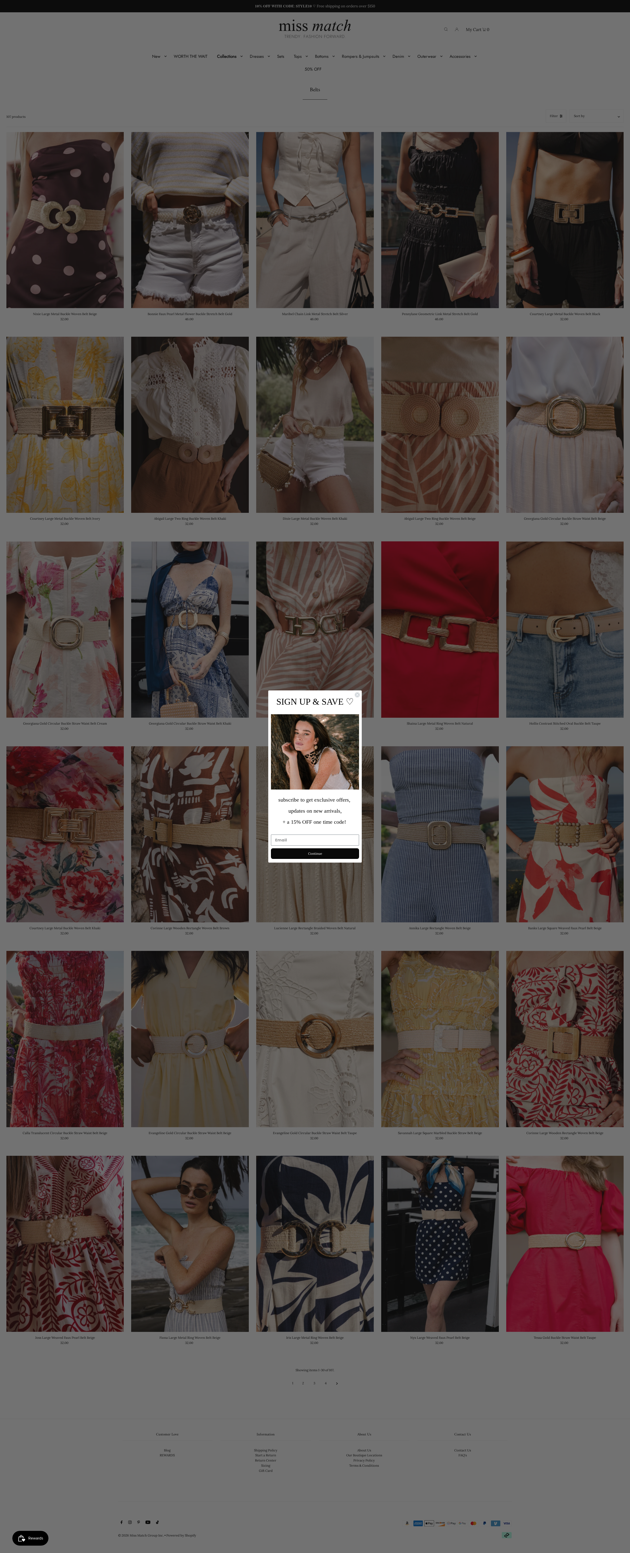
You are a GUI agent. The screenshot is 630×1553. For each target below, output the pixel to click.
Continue (315, 854)
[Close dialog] (357, 694)
